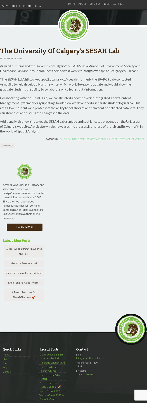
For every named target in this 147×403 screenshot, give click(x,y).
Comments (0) (7, 145)
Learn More (24, 227)
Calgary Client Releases (72, 139)
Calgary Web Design (97, 139)
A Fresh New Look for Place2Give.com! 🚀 (24, 295)
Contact (118, 3)
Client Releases (117, 139)
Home (71, 3)
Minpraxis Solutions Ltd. (24, 263)
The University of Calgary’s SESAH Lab (59, 50)
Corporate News (135, 139)
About (82, 3)
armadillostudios (85, 374)
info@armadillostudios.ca (89, 358)
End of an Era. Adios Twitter (23, 282)
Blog (107, 3)
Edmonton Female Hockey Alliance (24, 272)
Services (95, 3)
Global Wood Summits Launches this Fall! (24, 251)
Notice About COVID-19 (52, 390)
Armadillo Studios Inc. (22, 5)
